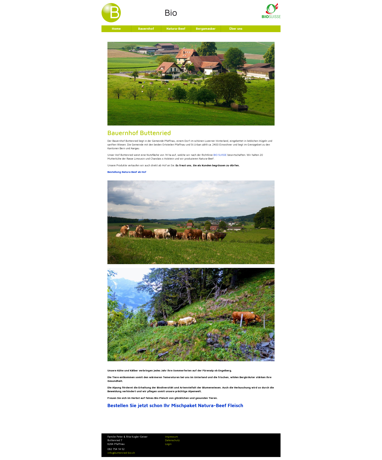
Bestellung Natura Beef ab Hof (126, 171)
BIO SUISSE (220, 154)
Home (116, 28)
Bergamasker (206, 28)
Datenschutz (172, 440)
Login (168, 444)
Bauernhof (146, 28)
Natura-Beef (176, 28)
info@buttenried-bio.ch (121, 452)
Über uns (235, 28)
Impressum (171, 436)
